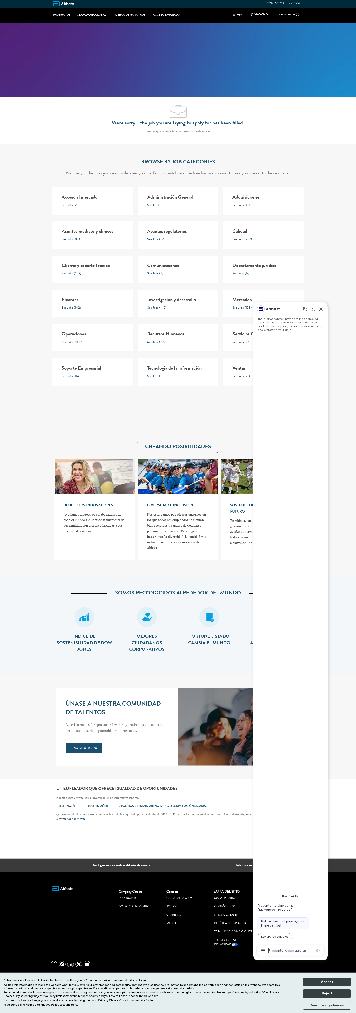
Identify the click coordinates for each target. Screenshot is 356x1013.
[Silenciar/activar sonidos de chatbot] (313, 309)
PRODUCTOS (61, 15)
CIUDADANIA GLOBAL (91, 15)
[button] (237, 14)
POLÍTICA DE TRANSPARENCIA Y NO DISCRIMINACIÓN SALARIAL (164, 806)
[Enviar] (318, 950)
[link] (84, 748)
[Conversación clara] (305, 309)
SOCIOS (171, 906)
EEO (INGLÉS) (67, 806)
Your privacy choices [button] (327, 1005)
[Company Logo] (63, 3)
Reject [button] (327, 993)
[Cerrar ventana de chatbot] (321, 309)
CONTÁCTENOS (224, 906)
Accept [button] (327, 982)
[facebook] (54, 964)
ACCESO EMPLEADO (166, 15)
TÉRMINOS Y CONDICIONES (233, 931)
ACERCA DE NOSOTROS (129, 15)
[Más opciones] (263, 950)
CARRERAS (173, 915)
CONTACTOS (275, 3)
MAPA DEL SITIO (224, 898)
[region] (290, 629)
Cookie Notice (24, 1004)
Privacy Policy (49, 1004)
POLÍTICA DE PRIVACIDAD (231, 923)
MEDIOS (294, 3)
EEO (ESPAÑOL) (98, 806)
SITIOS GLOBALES (226, 915)
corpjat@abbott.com (72, 818)
